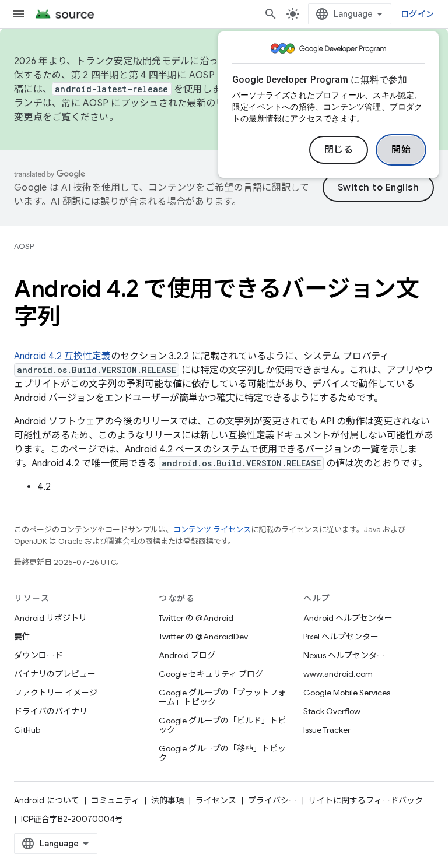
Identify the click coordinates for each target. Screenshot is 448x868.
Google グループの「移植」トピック (222, 753)
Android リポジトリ (50, 618)
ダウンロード (38, 655)
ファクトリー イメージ (55, 692)
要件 (22, 636)
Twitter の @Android (196, 618)
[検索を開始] (271, 14)
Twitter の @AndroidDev (203, 636)
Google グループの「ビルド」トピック (222, 725)
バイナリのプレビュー (55, 674)
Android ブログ (187, 655)
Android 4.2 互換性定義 (62, 356)
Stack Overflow (331, 711)
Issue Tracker (327, 730)
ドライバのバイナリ (51, 711)
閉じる (339, 150)
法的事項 (167, 800)
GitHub (27, 730)
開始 (401, 150)
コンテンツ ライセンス (212, 530)
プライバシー (272, 800)
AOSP (24, 246)
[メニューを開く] (18, 14)
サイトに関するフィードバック (366, 800)
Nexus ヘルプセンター (344, 655)
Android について (46, 800)
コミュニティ (115, 800)
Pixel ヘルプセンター (341, 636)
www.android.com (338, 674)
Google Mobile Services (346, 692)
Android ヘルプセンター (348, 618)
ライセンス (215, 800)
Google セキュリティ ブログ (211, 674)
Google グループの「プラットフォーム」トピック (222, 697)
